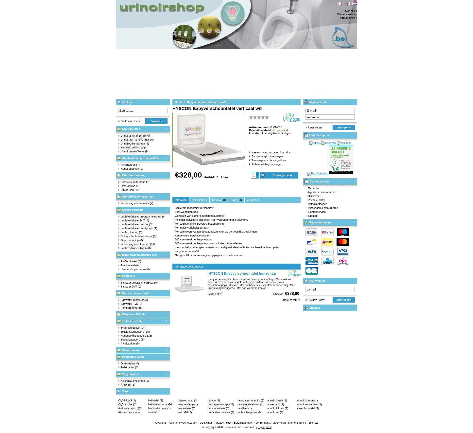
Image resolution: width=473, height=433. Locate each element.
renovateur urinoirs (250, 400)
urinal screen (277, 400)
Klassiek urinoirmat (134, 147)
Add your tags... (129, 408)
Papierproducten (133, 356)
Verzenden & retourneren (323, 207)
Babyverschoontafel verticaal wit (208, 102)
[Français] (340, 3)
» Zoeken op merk (129, 121)
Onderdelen (130, 363)
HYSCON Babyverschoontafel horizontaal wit (246, 273)
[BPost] (315, 142)
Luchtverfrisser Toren (136, 248)
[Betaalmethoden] (326, 254)
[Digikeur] (344, 142)
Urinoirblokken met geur (138, 196)
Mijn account (317, 102)
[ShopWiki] (328, 142)
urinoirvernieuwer (309, 404)
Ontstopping (130, 185)
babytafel (155, 400)
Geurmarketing (132, 240)
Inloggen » (344, 127)
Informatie (181, 199)
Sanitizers (128, 275)
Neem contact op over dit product (271, 152)
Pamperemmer (132, 307)
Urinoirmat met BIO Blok (137, 139)
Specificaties (199, 199)
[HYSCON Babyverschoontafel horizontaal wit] (190, 294)
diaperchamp (188, 400)
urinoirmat (275, 412)
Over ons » (350, 10)
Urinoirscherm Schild (135, 135)
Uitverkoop (130, 189)
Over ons (313, 188)
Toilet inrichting (132, 321)
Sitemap (313, 215)
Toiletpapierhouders (135, 331)
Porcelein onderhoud (135, 181)
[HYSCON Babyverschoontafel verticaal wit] (209, 165)
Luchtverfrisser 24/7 (135, 220)
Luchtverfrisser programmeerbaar (143, 216)
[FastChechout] (317, 173)
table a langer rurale (249, 412)
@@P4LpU (127, 400)
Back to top (290, 299)
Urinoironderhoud (134, 175)
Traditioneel (130, 265)
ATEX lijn (128, 384)
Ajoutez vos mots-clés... (129, 412)
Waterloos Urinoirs (134, 314)
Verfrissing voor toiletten (138, 244)
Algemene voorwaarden (322, 192)
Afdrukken (253, 199)
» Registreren (313, 127)
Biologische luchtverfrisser (138, 236)
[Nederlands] (354, 3)
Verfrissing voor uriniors (137, 203)
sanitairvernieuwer (250, 404)
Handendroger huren (135, 269)
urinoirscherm (307, 400)
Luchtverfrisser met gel (136, 224)
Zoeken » (156, 121)
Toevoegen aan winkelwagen (282, 176)
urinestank (275, 404)
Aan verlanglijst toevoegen (267, 156)
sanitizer (244, 408)
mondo (214, 400)
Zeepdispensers (132, 339)
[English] (347, 3)
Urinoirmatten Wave (135, 151)
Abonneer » (343, 299)
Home (179, 102)
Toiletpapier (129, 367)
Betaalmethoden (317, 203)
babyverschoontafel (160, 404)
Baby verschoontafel (135, 293)
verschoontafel (308, 408)
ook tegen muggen (221, 404)
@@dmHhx (127, 404)
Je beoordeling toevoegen (267, 164)
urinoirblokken (277, 408)
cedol (153, 412)
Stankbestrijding (133, 209)
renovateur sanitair (221, 412)
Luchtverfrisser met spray (139, 228)
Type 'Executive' (132, 327)
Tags (125, 391)
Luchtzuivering (131, 232)
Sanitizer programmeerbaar (139, 282)
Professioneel (131, 261)
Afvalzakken (130, 164)
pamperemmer (218, 408)
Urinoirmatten (131, 128)
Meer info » (215, 293)
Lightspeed (264, 427)
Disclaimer (314, 196)
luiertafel (185, 412)
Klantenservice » (347, 14)
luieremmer (186, 408)
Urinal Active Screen (135, 143)
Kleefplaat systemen (135, 380)
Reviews (219, 199)
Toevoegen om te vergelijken (269, 160)
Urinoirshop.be (181, 2)
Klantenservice (319, 181)
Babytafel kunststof (134, 299)
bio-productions (159, 408)
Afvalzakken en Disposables (140, 158)
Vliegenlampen (131, 374)
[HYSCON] (294, 274)
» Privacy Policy (315, 299)
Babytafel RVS (131, 303)
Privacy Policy (316, 199)
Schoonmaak (130, 350)
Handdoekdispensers (136, 335)
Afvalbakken (130, 343)
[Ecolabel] (341, 173)
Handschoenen (132, 168)
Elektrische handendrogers (139, 254)
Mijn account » (348, 17)
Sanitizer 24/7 (131, 286)
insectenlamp (188, 404)
